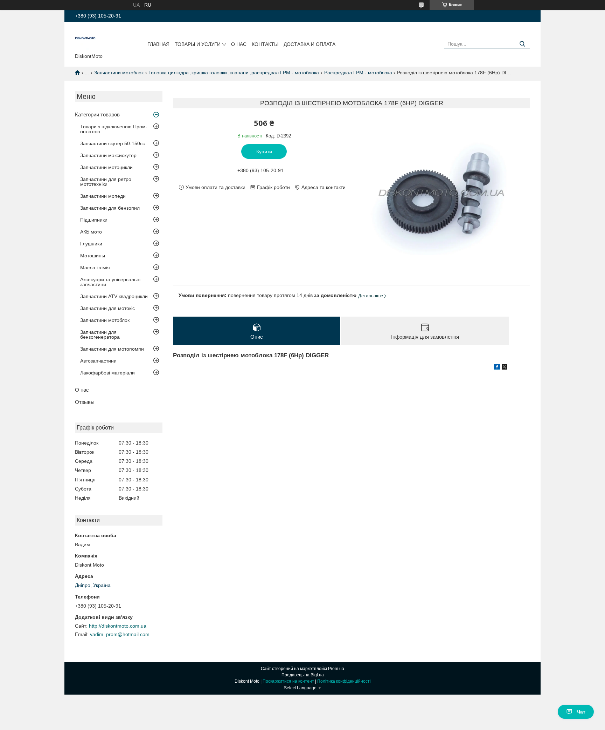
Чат (581, 712)
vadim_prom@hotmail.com (119, 634)
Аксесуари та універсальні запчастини (110, 282)
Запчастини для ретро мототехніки (105, 181)
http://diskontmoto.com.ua (117, 626)
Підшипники (93, 220)
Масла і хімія (95, 267)
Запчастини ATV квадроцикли (114, 296)
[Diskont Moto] (85, 39)
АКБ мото (91, 232)
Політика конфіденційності (344, 681)
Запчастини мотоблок (119, 72)
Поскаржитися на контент (288, 681)
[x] (504, 368)
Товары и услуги (198, 44)
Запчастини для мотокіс (107, 308)
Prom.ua (336, 668)
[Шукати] (522, 44)
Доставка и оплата (309, 44)
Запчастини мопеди (103, 196)
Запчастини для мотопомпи (112, 349)
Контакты (265, 44)
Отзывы (85, 402)
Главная (158, 44)
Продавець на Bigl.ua (302, 674)
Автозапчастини (98, 361)
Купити (264, 151)
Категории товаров (97, 114)
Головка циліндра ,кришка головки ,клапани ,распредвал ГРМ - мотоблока (233, 72)
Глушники (91, 243)
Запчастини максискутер (108, 155)
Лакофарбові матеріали (107, 373)
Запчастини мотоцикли (106, 167)
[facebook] (497, 368)
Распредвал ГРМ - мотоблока (358, 72)
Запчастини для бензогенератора (100, 334)
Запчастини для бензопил (110, 208)
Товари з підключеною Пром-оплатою (113, 129)
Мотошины (92, 255)
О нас (238, 44)
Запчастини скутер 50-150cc (112, 143)
